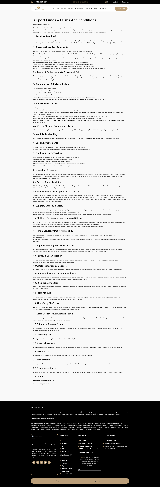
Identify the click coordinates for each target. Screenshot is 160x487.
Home (53, 8)
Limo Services (68, 8)
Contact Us (89, 8)
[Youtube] (37, 462)
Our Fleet (60, 8)
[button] (68, 9)
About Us (103, 8)
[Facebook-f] (33, 462)
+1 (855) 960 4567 (43, 384)
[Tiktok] (45, 462)
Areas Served (79, 8)
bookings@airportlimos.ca (45, 380)
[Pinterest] (41, 462)
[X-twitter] (49, 462)
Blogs (96, 8)
